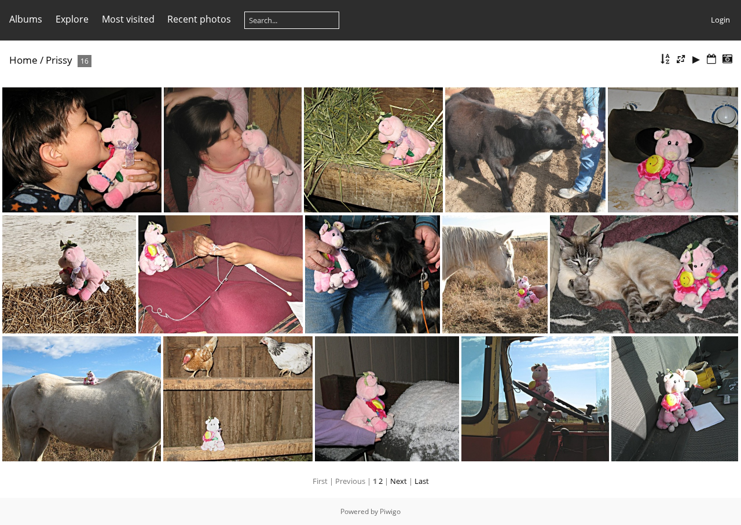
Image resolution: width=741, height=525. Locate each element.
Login (720, 19)
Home (23, 60)
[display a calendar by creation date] (727, 59)
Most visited (128, 19)
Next (398, 481)
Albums (25, 19)
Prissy (59, 60)
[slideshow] (696, 59)
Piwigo (390, 511)
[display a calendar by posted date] (711, 59)
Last (421, 481)
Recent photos (199, 19)
